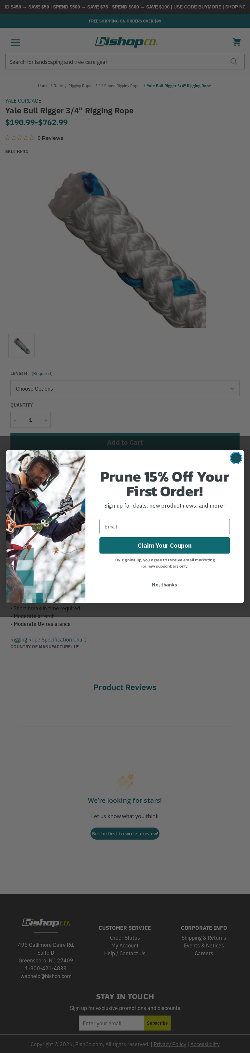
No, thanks (164, 584)
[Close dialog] (236, 458)
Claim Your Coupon (165, 545)
